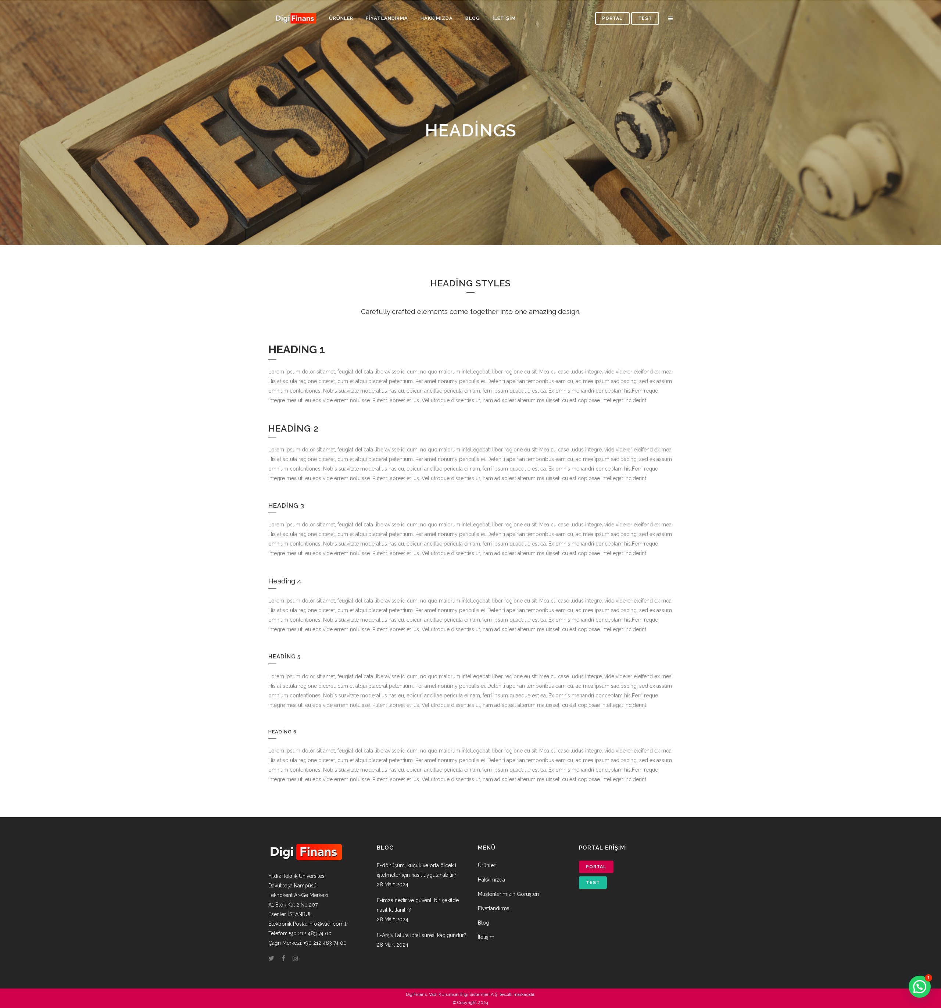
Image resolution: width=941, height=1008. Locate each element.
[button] (920, 987)
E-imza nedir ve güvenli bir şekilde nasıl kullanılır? (418, 905)
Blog (483, 923)
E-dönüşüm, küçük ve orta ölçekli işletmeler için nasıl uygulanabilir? (417, 870)
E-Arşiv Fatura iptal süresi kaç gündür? (421, 935)
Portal (612, 18)
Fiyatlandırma (493, 908)
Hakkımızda (491, 880)
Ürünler (486, 865)
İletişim (486, 937)
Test (645, 18)
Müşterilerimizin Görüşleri (508, 894)
